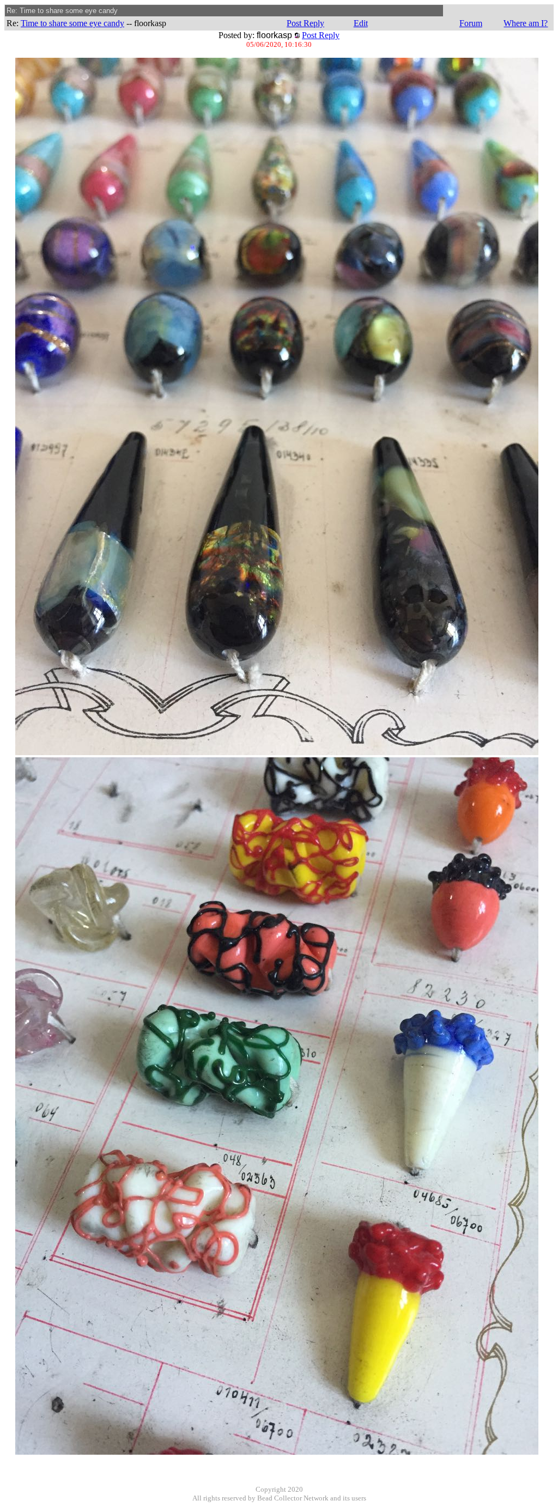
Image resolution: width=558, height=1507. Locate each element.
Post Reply (305, 23)
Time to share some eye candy (72, 23)
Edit (361, 23)
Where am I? (526, 23)
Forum (470, 23)
